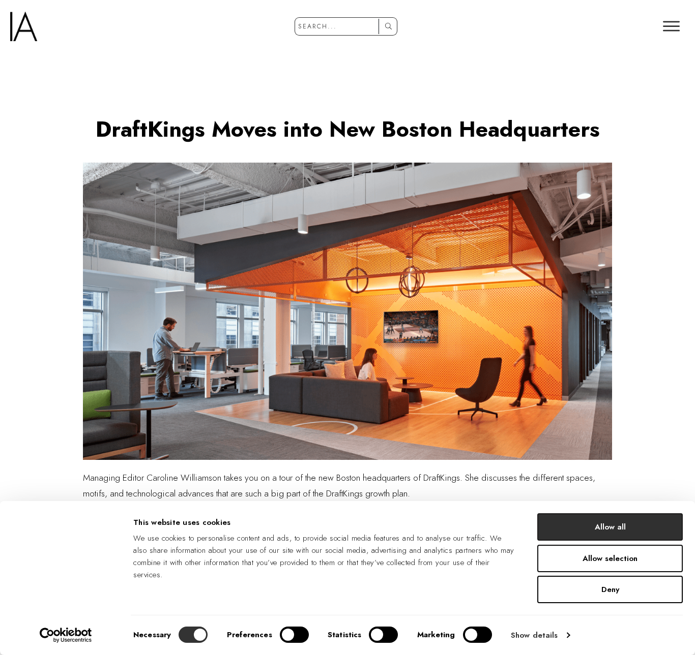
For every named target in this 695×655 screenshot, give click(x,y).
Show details (534, 635)
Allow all (610, 527)
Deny (610, 589)
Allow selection (610, 558)
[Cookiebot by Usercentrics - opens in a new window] (65, 635)
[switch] (294, 635)
